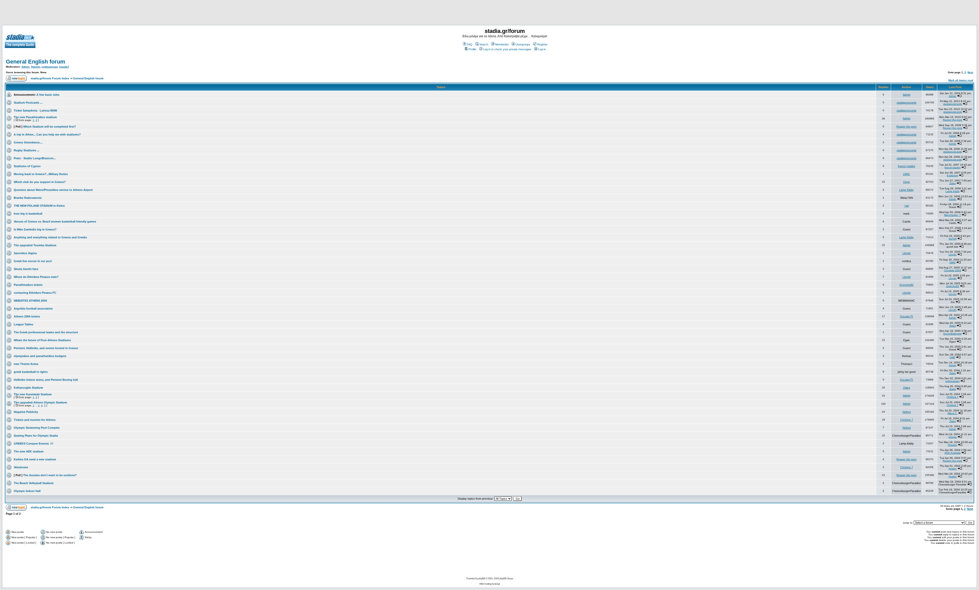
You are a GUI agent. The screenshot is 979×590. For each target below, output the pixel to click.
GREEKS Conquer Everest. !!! (33, 443)
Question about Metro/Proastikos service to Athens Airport (53, 189)
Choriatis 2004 (952, 270)
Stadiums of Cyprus (27, 166)
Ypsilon (35, 66)
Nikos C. (952, 413)
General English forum (35, 61)
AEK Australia (953, 452)
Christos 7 (952, 397)
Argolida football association (33, 308)
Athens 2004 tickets (27, 316)
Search (483, 44)
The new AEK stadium (29, 451)
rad (907, 205)
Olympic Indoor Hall (27, 491)
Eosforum (952, 175)
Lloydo (907, 253)
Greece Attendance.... (28, 142)
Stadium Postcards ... (28, 102)
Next (970, 72)
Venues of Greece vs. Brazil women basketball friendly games (55, 221)
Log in (542, 49)
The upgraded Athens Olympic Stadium (40, 402)
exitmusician (50, 66)
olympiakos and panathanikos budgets (40, 356)
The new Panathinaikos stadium (35, 117)
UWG (906, 174)
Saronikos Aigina (25, 253)
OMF (952, 357)
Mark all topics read (960, 80)
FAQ (469, 44)
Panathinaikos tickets (28, 284)
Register (542, 44)
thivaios (952, 445)
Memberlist (502, 44)
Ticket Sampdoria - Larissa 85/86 (35, 110)
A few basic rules (47, 94)
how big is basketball (28, 213)
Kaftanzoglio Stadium (28, 387)
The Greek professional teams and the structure (46, 332)
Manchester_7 (952, 215)
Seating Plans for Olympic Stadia (36, 435)
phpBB (481, 578)
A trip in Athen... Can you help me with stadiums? (47, 134)
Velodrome (21, 467)
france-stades (906, 166)
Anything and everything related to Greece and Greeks (50, 237)
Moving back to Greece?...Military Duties (41, 174)
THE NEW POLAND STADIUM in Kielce (39, 205)
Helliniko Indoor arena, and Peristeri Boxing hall (46, 379)
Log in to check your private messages (507, 49)
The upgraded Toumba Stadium (35, 245)
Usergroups (523, 44)
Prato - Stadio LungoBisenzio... (35, 158)
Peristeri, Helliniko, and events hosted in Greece (46, 348)
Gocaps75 (906, 316)
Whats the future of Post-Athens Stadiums (42, 340)
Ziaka (952, 183)
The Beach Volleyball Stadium (34, 483)
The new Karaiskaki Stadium (33, 394)
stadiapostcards (907, 102)
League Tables (23, 324)
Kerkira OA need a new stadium (35, 459)
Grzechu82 (906, 284)
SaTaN (953, 238)
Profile (472, 49)
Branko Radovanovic (28, 197)
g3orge (952, 437)
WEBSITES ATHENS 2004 (30, 300)
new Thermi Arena (26, 363)
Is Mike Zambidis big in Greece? (35, 229)
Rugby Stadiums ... (26, 150)
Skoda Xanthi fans (26, 269)
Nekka (907, 411)
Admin (25, 66)
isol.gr (497, 583)
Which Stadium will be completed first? (49, 126)
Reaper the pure (952, 119)
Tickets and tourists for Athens (35, 419)
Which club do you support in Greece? (40, 181)
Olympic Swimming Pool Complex (37, 427)
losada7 (64, 66)
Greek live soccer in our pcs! (33, 261)
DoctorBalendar (952, 333)
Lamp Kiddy (906, 189)
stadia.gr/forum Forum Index (50, 78)
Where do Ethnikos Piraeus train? (36, 276)
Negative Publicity (26, 411)
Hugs (906, 181)
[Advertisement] (489, 13)
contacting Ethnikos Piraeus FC (35, 292)
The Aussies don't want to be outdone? (50, 475)
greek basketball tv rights (31, 371)
